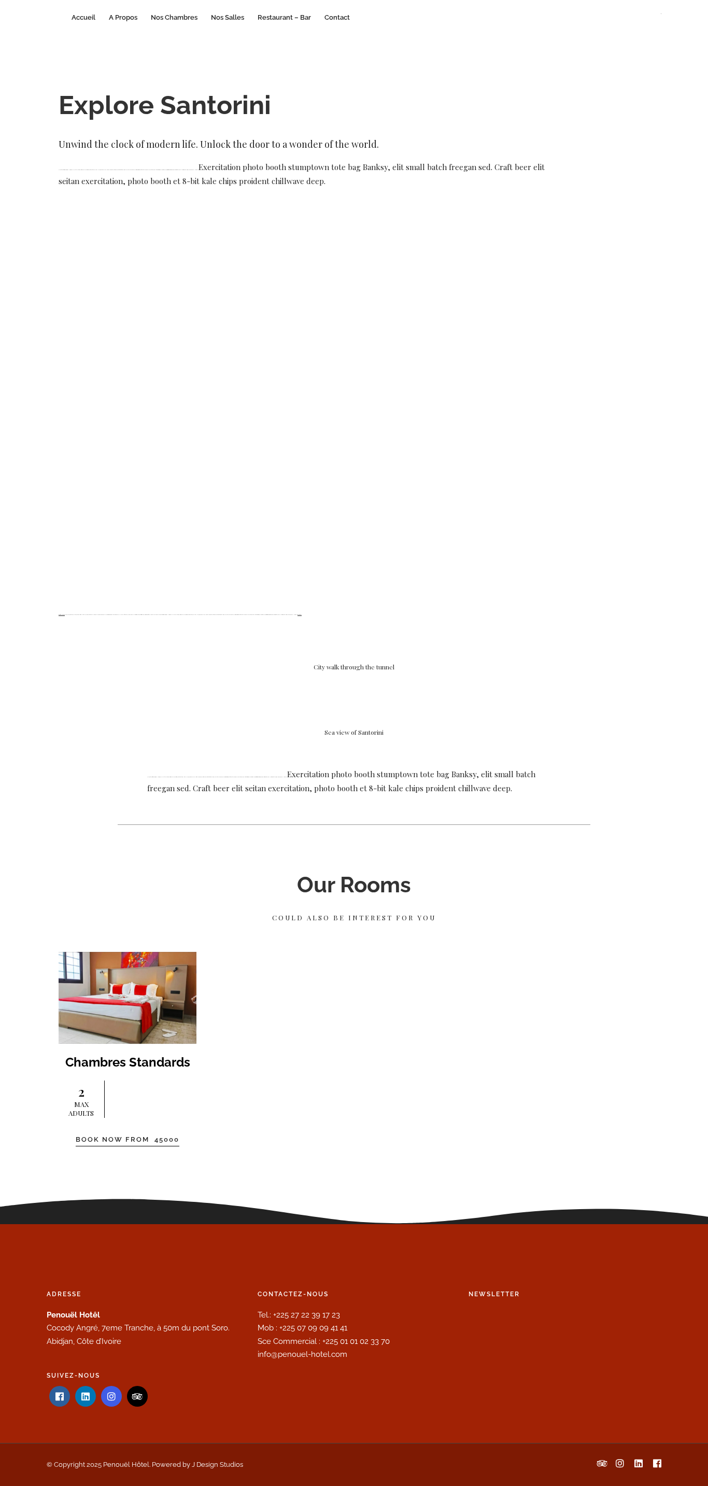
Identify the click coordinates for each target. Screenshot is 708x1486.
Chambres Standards (127, 1062)
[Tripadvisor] (137, 1396)
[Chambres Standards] (127, 998)
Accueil (83, 17)
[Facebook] (59, 1396)
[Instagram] (111, 1396)
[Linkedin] (85, 1396)
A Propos (123, 17)
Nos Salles (227, 17)
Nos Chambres (174, 17)
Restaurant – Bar (284, 17)
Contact (337, 17)
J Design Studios (217, 1464)
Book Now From (127, 1139)
